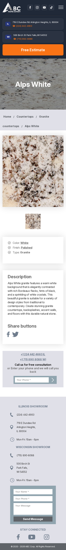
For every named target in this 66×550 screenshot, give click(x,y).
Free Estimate (33, 50)
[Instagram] (37, 7)
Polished (26, 247)
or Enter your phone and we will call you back (33, 370)
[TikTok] (51, 7)
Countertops (25, 116)
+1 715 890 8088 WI (33, 359)
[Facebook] (30, 7)
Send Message (33, 519)
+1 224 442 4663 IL (33, 354)
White (24, 243)
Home (7, 116)
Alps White (32, 126)
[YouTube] (44, 7)
